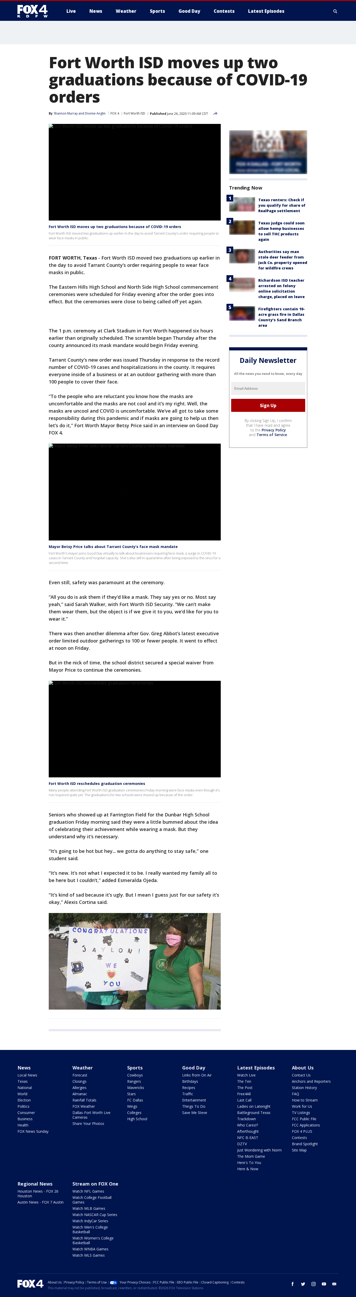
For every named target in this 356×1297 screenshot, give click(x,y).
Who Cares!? (247, 1125)
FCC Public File (304, 1118)
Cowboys (135, 1075)
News (23, 1068)
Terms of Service (271, 434)
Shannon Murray (66, 113)
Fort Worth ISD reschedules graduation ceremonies (97, 783)
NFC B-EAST (247, 1137)
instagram (313, 1284)
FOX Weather (83, 1106)
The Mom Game (251, 1156)
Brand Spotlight (305, 1143)
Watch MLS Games (88, 1255)
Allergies (79, 1087)
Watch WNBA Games (90, 1248)
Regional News (34, 1184)
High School (137, 1118)
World (22, 1093)
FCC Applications (306, 1125)
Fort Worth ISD (134, 113)
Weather (82, 1068)
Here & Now (247, 1168)
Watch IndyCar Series (90, 1220)
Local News (27, 1075)
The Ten (244, 1081)
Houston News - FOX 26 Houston (37, 1193)
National (24, 1087)
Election (24, 1100)
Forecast (79, 1075)
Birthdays (190, 1081)
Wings (132, 1106)
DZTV (242, 1143)
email (334, 1284)
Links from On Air (197, 1075)
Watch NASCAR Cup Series (94, 1214)
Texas (22, 1081)
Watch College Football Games (92, 1200)
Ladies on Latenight (254, 1106)
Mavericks (135, 1087)
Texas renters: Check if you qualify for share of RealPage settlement (281, 205)
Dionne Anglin (95, 113)
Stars (131, 1093)
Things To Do (193, 1106)
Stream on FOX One (95, 1184)
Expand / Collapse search (335, 11)
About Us (303, 1068)
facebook (293, 1284)
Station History (304, 1087)
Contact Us (301, 1075)
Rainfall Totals (84, 1100)
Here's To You (249, 1162)
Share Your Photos (88, 1123)
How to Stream (305, 1100)
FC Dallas (135, 1100)
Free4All (244, 1093)
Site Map (299, 1150)
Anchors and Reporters (311, 1081)
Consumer (26, 1112)
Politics (23, 1106)
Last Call (244, 1100)
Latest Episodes (256, 1068)
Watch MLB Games (88, 1208)
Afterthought (248, 1131)
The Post (245, 1087)
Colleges (134, 1112)
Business (25, 1118)
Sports (135, 1068)
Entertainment (194, 1100)
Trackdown (246, 1118)
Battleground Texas (254, 1112)
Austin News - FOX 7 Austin (40, 1202)
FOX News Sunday (32, 1131)
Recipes (188, 1087)
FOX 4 (115, 113)
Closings (79, 1081)
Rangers (134, 1081)
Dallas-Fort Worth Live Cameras (91, 1115)
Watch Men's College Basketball (90, 1229)
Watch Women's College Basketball (93, 1240)
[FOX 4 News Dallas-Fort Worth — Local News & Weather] (34, 11)
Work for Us (302, 1106)
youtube (324, 1284)
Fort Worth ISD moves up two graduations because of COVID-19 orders (115, 226)
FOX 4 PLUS (302, 1131)
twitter (303, 1284)
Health (22, 1125)
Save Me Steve (194, 1112)
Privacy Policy (274, 429)
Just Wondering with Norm (259, 1150)
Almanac (79, 1093)
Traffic (187, 1093)
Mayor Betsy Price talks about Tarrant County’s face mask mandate (113, 546)
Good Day (193, 1068)
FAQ (295, 1093)
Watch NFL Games (88, 1191)
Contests (299, 1137)
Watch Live (246, 1075)
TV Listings (301, 1112)
